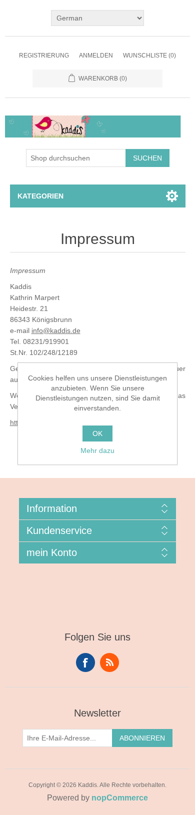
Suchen (147, 158)
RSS (109, 662)
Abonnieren (142, 738)
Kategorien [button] (41, 196)
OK (97, 434)
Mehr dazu (97, 450)
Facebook (85, 662)
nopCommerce (120, 798)
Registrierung (44, 55)
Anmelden (96, 55)
